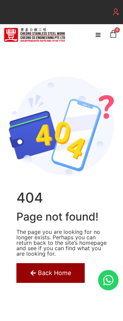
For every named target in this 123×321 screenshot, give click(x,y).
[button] (116, 12)
